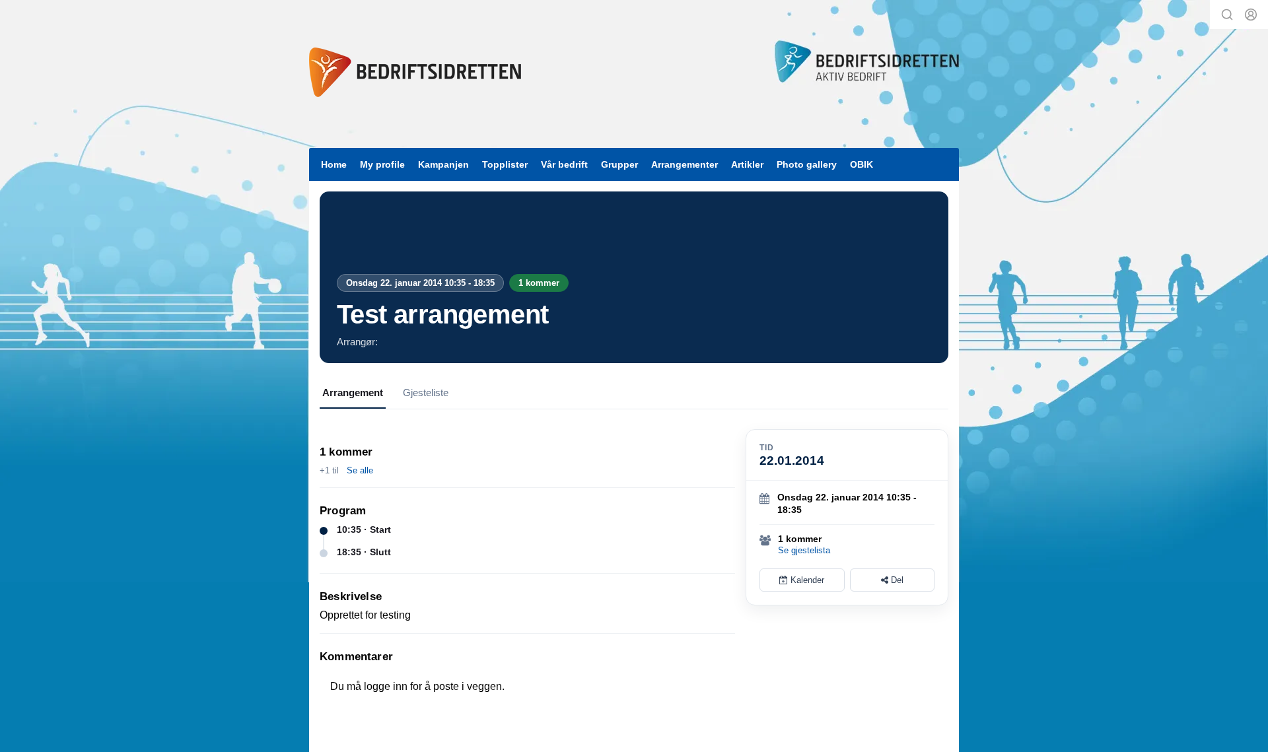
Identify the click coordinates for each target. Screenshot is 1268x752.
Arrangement (352, 392)
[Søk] (1227, 14)
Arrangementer (684, 164)
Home (334, 164)
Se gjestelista (804, 550)
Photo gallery (807, 164)
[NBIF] (415, 72)
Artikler (747, 164)
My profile (382, 164)
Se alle (360, 470)
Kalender (806, 580)
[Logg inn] (1251, 14)
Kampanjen (443, 164)
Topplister (505, 164)
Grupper (619, 164)
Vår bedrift (564, 164)
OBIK (861, 164)
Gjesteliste (425, 392)
